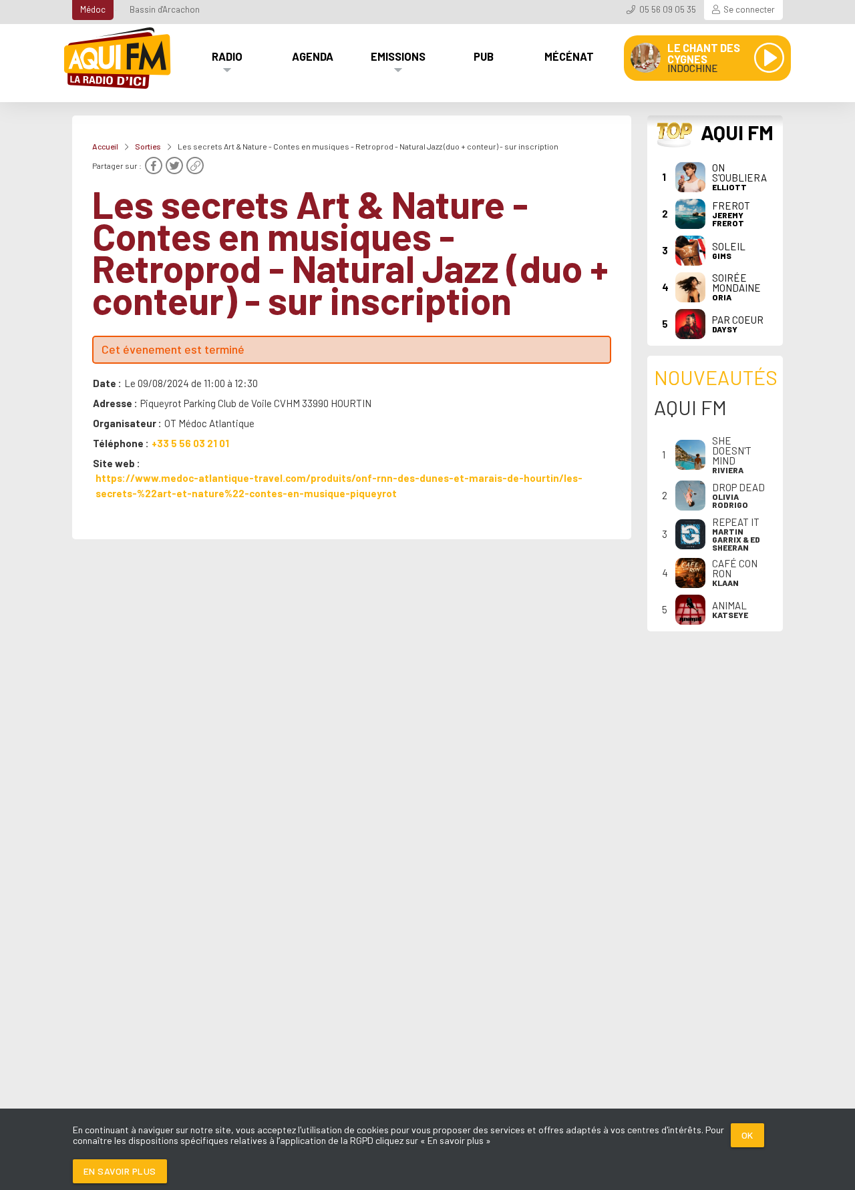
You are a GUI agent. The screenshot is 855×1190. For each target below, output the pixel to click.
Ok (747, 1135)
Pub (484, 56)
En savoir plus (119, 1171)
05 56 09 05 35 (667, 9)
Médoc (93, 9)
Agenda (312, 56)
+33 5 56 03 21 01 (190, 443)
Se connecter (749, 9)
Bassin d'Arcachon (165, 9)
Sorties (148, 146)
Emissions (398, 56)
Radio (227, 56)
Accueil (105, 146)
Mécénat (569, 56)
